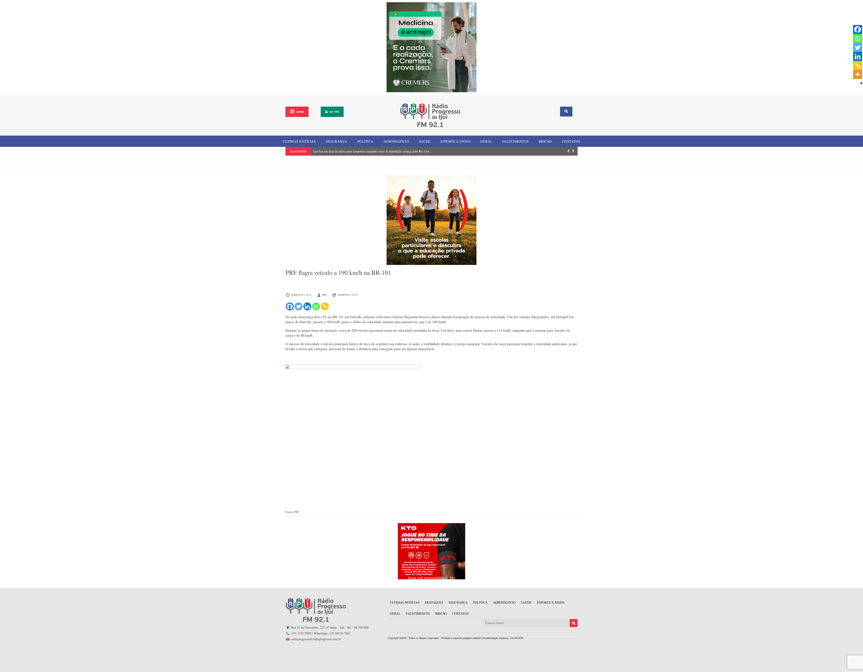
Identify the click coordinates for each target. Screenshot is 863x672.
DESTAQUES (434, 602)
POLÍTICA (365, 141)
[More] (857, 74)
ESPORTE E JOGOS (455, 141)
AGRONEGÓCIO (396, 141)
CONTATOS (571, 141)
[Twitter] (298, 306)
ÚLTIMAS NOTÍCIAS (299, 141)
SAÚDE (425, 141)
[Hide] (861, 83)
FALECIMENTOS (515, 141)
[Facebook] (290, 306)
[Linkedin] (307, 306)
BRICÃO (545, 141)
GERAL (486, 141)
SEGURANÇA (336, 141)
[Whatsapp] (316, 306)
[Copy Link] (325, 306)
